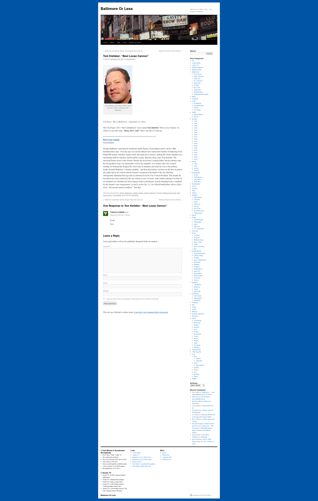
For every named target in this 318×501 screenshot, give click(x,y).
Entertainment (196, 184)
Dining (194, 161)
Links (125, 42)
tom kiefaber (117, 195)
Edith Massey (198, 177)
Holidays (194, 195)
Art (193, 61)
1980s (196, 152)
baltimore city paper (169, 193)
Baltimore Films (196, 70)
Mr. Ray (196, 85)
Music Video (198, 242)
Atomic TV (195, 65)
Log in (164, 453)
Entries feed (165, 455)
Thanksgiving (198, 213)
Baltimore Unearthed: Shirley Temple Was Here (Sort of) (123, 51)
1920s (196, 139)
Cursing (196, 367)
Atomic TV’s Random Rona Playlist (113, 479)
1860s (196, 128)
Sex (195, 372)
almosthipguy (131, 59)
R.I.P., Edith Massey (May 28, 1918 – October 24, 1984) (203, 441)
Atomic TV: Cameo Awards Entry (113, 482)
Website (106, 291)
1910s (196, 137)
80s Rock (196, 237)
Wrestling (196, 347)
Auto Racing (197, 320)
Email (105, 283)
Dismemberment (199, 105)
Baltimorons (129, 193)
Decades (194, 119)
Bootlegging (197, 103)
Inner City (197, 271)
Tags (118, 42)
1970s (196, 150)
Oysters (196, 168)
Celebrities (195, 99)
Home (105, 42)
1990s (196, 155)
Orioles (196, 336)
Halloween (197, 204)
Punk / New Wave (199, 246)
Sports (194, 318)
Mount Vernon (198, 276)
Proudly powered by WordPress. (202, 495)
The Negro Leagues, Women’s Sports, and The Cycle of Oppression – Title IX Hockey (203, 425)
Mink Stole (197, 182)
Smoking (196, 374)
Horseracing (197, 334)
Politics (141, 193)
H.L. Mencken (198, 81)
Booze (196, 363)
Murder (196, 108)
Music (194, 233)
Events (194, 186)
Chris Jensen (197, 74)
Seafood (196, 170)
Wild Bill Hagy (198, 92)
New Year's (197, 208)
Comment (107, 246)
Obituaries (195, 302)
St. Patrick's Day (199, 211)
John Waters (197, 179)
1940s (196, 143)
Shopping (195, 316)
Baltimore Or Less (117, 8)
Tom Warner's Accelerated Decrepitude (143, 464)
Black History (198, 197)
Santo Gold (197, 90)
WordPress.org (166, 459)
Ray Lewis (197, 87)
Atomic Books (196, 63)
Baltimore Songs (199, 240)
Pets (193, 305)
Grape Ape (197, 78)
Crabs (195, 164)
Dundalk (196, 258)
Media (136, 193)
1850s (196, 126)
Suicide (196, 117)
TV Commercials (199, 229)
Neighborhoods (196, 251)
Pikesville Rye (200, 365)
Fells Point (197, 262)
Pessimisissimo (196, 410)
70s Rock (196, 235)
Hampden (197, 267)
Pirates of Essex (135, 42)
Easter (196, 202)
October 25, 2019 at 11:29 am (120, 215)
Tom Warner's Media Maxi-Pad (141, 466)
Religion (194, 311)
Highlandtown (198, 269)
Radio (195, 224)
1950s (196, 146)
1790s (196, 121)
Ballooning (197, 323)
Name (105, 275)
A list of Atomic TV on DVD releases (114, 466)
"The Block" (197, 285)
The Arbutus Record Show (111, 457)
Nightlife (194, 282)
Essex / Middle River (200, 260)
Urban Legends (149, 193)
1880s (196, 130)
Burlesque (197, 287)
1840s (196, 123)
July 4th (196, 206)
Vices (193, 354)
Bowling (196, 327)
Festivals (194, 188)
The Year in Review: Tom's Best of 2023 (114, 459)
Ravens (196, 338)
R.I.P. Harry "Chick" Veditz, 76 (112, 455)
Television (197, 226)
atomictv (194, 401)
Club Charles (198, 296)
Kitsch (194, 215)
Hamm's (198, 358)
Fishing (196, 332)
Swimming (197, 345)
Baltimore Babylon (197, 67)
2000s (196, 157)
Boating (196, 325)
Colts (195, 329)
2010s (122, 193)
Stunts (196, 343)
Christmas (197, 199)
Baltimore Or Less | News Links (141, 459)
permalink (135, 195)
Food (195, 166)
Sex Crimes (197, 110)
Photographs (197, 222)
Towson (196, 280)
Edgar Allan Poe (199, 76)
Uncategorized (196, 349)
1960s (196, 148)
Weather (194, 379)
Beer (195, 356)
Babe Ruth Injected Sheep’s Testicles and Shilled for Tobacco (202, 430)
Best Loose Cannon (111, 139)
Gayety (196, 289)
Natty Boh (199, 361)
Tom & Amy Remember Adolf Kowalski (115, 464)
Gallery (194, 193)
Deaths (194, 112)
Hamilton (196, 264)
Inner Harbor (198, 273)
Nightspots (195, 293)
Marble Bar (197, 300)
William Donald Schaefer (201, 94)
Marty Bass (197, 83)
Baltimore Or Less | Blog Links (141, 457)
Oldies (196, 244)
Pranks (194, 309)
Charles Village (198, 255)
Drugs (196, 370)
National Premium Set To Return (171, 51)
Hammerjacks (198, 298)
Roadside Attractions (198, 314)
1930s (196, 141)
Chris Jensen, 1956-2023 (110, 462)
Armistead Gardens (199, 253)
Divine (196, 175)
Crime (194, 101)
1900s (196, 134)
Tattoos (196, 376)
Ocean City (197, 278)
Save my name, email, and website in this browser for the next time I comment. (132, 299)
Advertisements (198, 220)
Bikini (194, 96)
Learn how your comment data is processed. (151, 312)
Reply (112, 224)
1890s (196, 132)
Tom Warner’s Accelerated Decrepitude (113, 451)
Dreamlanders (196, 173)
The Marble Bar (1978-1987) (111, 468)
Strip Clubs (197, 291)
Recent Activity (136, 462)
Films (193, 190)
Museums (195, 231)
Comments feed (166, 457)
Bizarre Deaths (198, 114)
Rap (195, 249)
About (112, 42)
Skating (196, 341)
